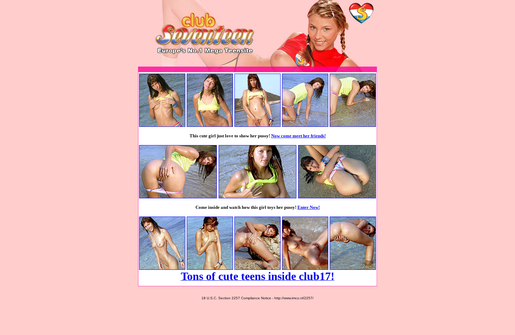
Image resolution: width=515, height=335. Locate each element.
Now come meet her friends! (298, 135)
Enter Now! (308, 207)
